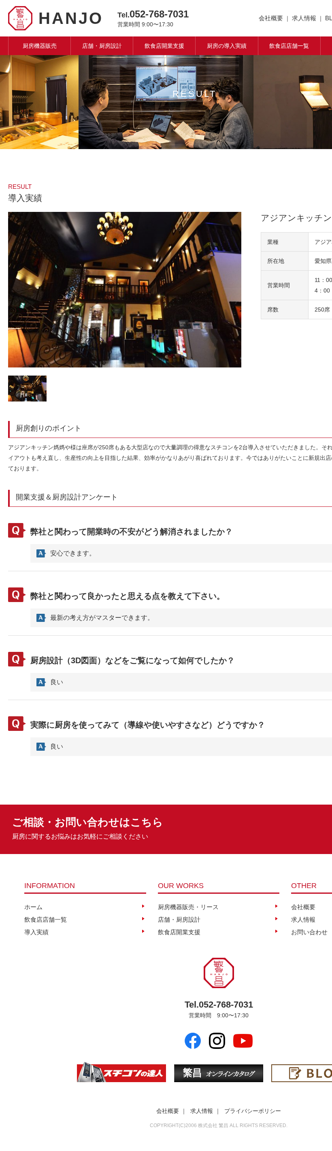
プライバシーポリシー (252, 1111)
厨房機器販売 (40, 46)
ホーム (33, 906)
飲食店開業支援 (164, 46)
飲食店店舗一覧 (289, 46)
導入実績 (36, 932)
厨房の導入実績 (227, 46)
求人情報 (304, 18)
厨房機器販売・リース (188, 906)
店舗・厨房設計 (102, 46)
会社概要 (271, 18)
